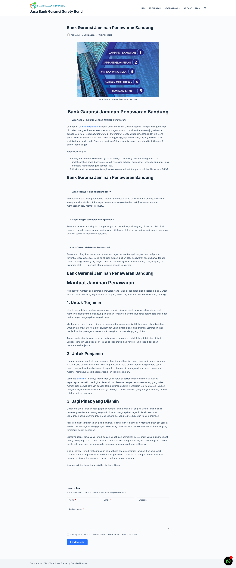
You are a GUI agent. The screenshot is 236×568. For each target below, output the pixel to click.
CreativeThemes (79, 563)
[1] (228, 562)
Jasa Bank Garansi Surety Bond (56, 11)
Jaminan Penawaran (89, 126)
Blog (197, 8)
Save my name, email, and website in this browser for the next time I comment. (104, 534)
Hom (143, 8)
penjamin (81, 378)
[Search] (205, 8)
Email (107, 500)
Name (72, 500)
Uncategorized (105, 35)
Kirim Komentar (77, 542)
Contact (188, 8)
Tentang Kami (155, 8)
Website (143, 500)
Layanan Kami (171, 8)
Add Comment (76, 509)
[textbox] (118, 292)
